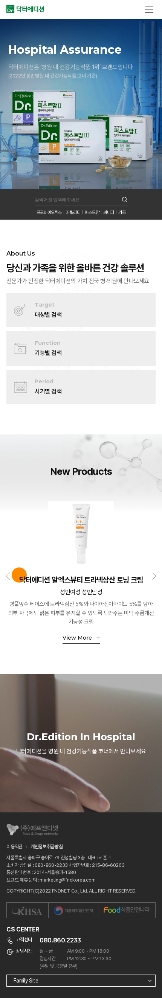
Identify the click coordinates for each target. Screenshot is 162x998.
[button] (10, 87)
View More (78, 637)
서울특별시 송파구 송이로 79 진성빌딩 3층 (46, 857)
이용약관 (14, 846)
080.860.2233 (60, 940)
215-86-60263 (108, 865)
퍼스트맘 (92, 212)
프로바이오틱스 (49, 212)
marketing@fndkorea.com (67, 880)
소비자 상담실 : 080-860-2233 (37, 865)
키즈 (121, 212)
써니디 (108, 212)
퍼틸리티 (73, 212)
